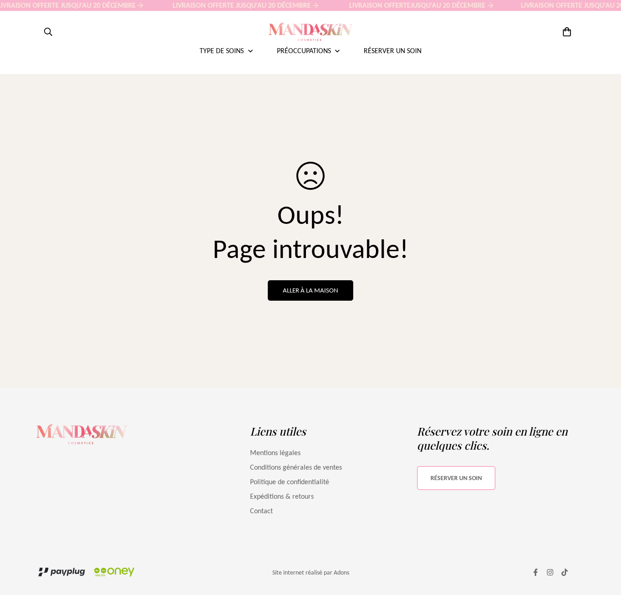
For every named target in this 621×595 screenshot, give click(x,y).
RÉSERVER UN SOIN (456, 478)
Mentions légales (275, 452)
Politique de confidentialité (289, 481)
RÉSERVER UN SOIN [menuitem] (392, 50)
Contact (261, 510)
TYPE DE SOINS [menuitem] (222, 50)
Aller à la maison (310, 290)
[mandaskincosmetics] (311, 31)
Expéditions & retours (282, 496)
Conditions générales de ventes (296, 467)
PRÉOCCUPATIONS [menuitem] (304, 50)
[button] (565, 31)
